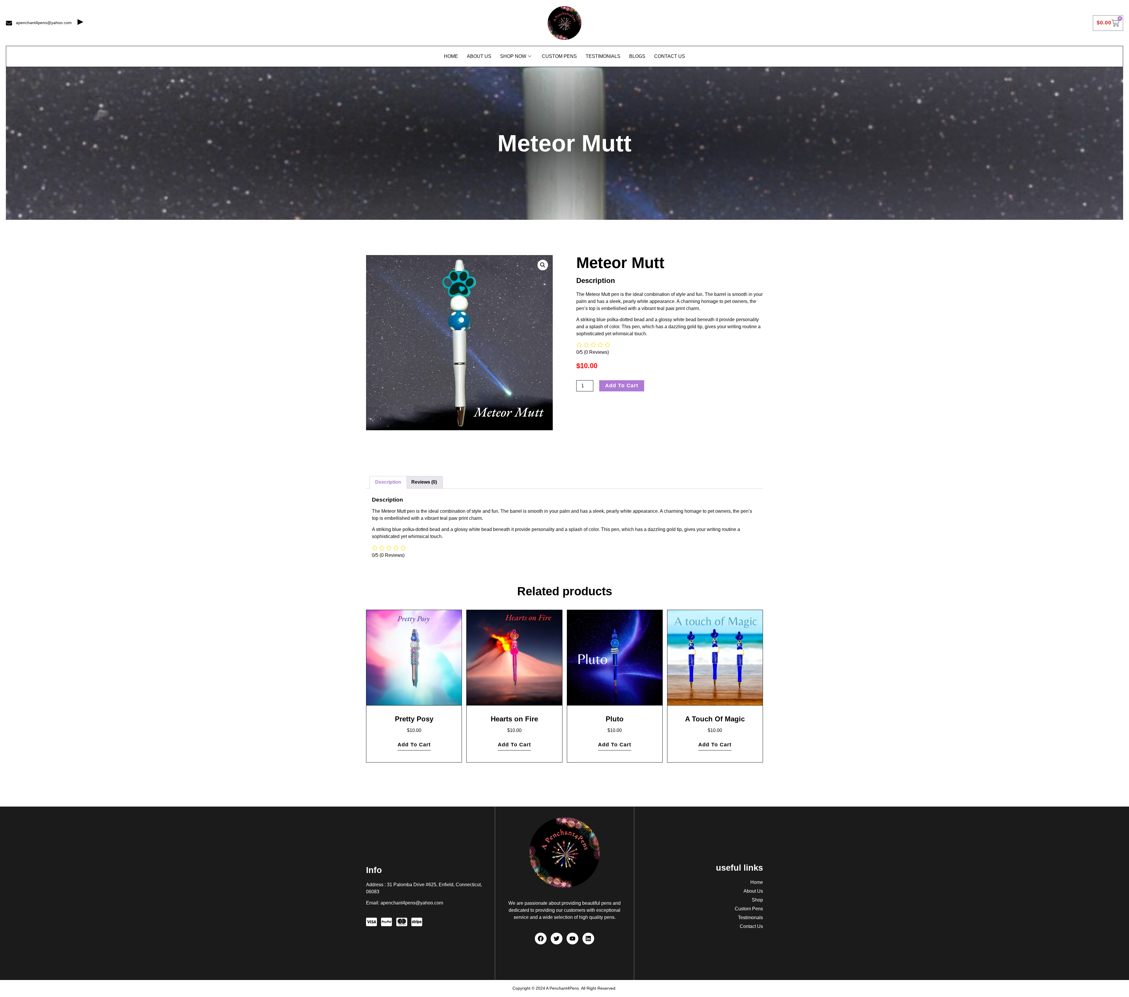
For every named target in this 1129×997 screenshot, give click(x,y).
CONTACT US (669, 56)
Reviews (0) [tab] (424, 482)
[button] (542, 265)
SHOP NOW (513, 56)
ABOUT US (479, 56)
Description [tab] (388, 482)
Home (451, 56)
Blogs (637, 56)
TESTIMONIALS (603, 56)
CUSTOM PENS (559, 56)
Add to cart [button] (414, 745)
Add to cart (621, 385)
